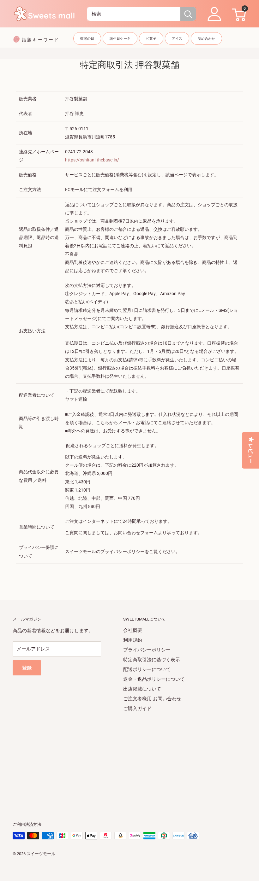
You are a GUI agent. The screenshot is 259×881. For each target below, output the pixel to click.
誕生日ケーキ (120, 39)
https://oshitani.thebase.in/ (92, 159)
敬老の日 (87, 39)
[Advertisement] (129, 758)
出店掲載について (142, 689)
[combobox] (133, 14)
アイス (177, 39)
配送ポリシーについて (147, 669)
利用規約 (132, 640)
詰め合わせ (206, 39)
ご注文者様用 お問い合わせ (152, 699)
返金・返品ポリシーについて (154, 679)
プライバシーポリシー (147, 650)
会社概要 (132, 630)
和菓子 (151, 39)
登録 (27, 668)
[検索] (188, 14)
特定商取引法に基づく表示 (151, 659)
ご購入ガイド (137, 708)
